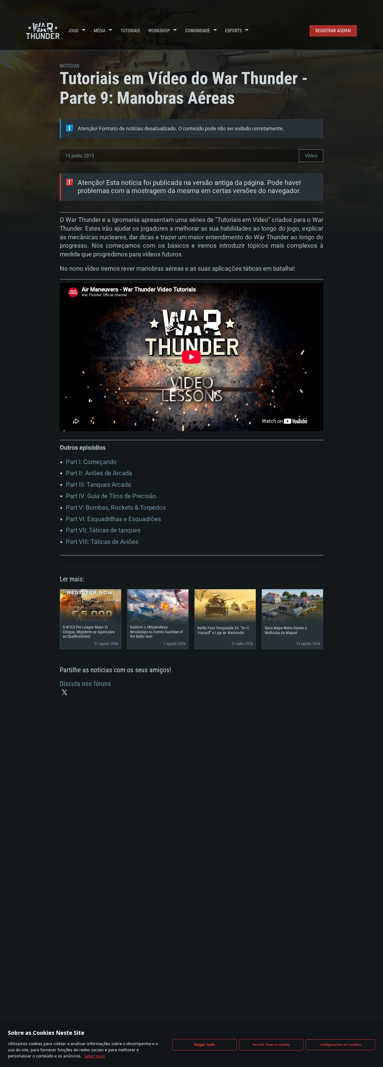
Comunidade (197, 30)
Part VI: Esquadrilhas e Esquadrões (113, 519)
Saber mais (94, 1056)
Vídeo (311, 156)
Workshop (159, 30)
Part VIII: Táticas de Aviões (102, 541)
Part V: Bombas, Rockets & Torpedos (116, 507)
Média (99, 30)
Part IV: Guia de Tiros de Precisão (111, 496)
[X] (64, 692)
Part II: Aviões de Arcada (99, 473)
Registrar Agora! (333, 30)
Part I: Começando (91, 461)
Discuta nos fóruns (85, 684)
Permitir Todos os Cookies (271, 1045)
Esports (233, 30)
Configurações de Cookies (340, 1044)
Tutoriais (130, 30)
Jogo (73, 30)
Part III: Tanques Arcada (98, 484)
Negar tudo (204, 1044)
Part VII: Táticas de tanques (103, 530)
